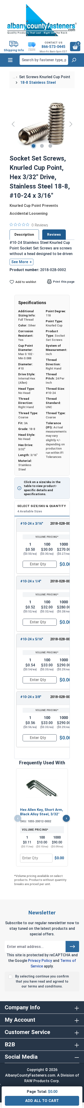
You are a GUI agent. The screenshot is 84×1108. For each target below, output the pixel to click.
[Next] (70, 123)
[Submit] (72, 946)
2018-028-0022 (62, 639)
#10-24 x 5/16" (31, 639)
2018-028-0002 (62, 524)
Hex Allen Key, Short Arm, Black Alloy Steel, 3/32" (41, 812)
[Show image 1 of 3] (33, 146)
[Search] (73, 60)
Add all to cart (42, 1100)
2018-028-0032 (62, 697)
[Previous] (13, 123)
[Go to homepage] (42, 20)
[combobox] (44, 60)
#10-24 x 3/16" (31, 524)
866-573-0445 (53, 46)
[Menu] (10, 60)
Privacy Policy (40, 960)
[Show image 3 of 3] (50, 146)
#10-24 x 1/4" (30, 581)
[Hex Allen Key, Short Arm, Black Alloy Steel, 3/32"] (42, 788)
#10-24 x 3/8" (30, 697)
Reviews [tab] (54, 234)
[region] (42, 124)
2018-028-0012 (62, 581)
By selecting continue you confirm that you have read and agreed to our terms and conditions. (42, 981)
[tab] (24, 234)
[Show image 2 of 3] (42, 146)
